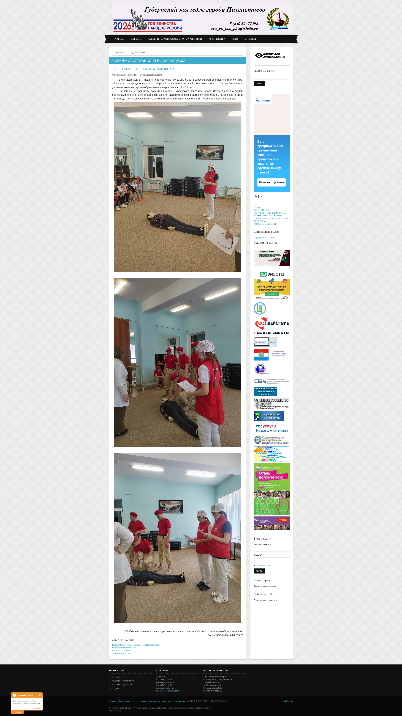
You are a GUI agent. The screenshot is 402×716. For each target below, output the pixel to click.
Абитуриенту (217, 39)
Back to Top (288, 701)
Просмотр (120, 52)
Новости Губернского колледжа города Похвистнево (135, 644)
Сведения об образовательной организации (175, 39)
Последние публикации (121, 684)
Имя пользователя (263, 544)
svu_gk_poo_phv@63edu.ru (168, 690)
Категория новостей (128, 701)
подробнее (17, 712)
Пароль (258, 555)
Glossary (115, 676)
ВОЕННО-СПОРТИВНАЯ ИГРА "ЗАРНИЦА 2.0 (144, 69)
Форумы (115, 688)
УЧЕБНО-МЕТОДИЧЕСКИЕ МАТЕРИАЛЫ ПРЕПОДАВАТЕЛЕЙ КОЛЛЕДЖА (271, 218)
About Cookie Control (14, 695)
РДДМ (235, 39)
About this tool (35, 708)
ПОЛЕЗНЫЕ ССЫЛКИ (265, 223)
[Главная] (202, 18)
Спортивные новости (121, 650)
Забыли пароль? (263, 565)
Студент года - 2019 (264, 237)
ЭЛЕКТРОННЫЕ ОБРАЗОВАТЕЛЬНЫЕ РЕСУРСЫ (270, 211)
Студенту (251, 39)
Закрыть (40, 695)
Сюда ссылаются (137, 52)
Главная (119, 39)
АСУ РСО (258, 207)
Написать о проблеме (271, 182)
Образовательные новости (124, 647)
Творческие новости (121, 653)
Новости (136, 39)
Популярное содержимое (122, 680)
